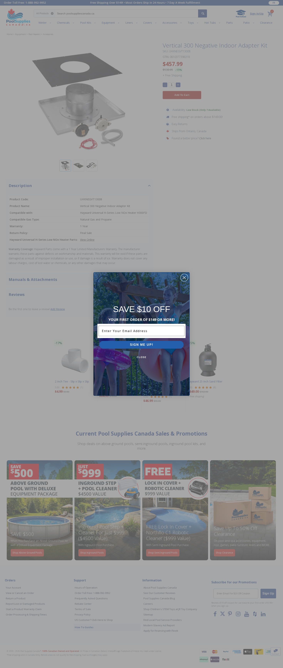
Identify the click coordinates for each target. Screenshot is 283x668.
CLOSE (142, 357)
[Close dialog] (184, 277)
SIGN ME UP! (141, 344)
